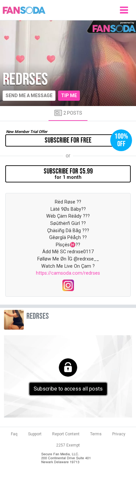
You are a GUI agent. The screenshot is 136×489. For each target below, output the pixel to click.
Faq (14, 434)
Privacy (118, 434)
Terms (96, 434)
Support (35, 434)
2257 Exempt (68, 445)
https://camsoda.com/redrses (68, 273)
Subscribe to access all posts (68, 389)
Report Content (66, 434)
